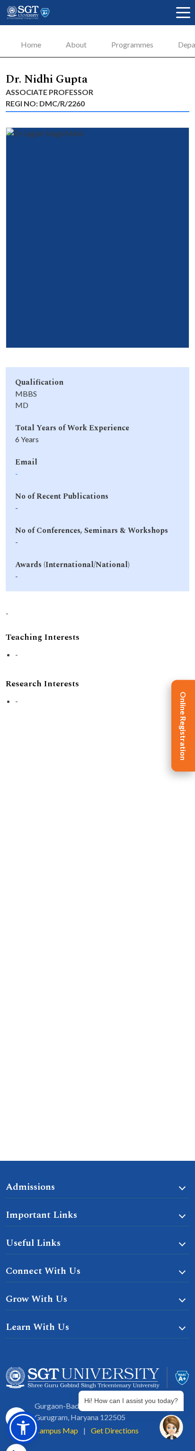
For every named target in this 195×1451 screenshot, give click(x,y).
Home (31, 44)
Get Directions (115, 1430)
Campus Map (56, 1430)
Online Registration (183, 725)
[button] (23, 1428)
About (76, 44)
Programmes (132, 44)
